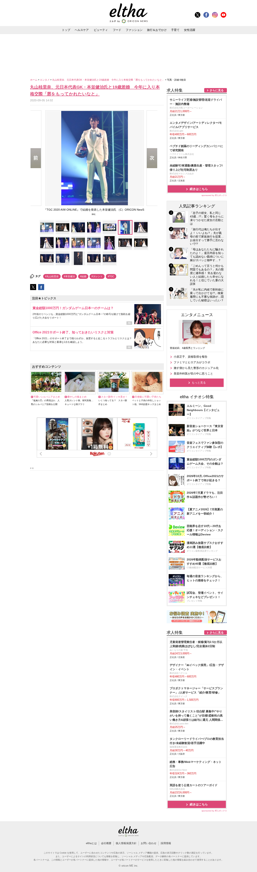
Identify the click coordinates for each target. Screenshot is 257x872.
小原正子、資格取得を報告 (190, 356)
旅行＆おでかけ (157, 29)
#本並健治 (69, 276)
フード (117, 29)
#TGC (111, 276)
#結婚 (83, 276)
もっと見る (199, 382)
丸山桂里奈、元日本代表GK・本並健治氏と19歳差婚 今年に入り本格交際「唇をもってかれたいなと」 (108, 79)
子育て (175, 29)
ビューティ (101, 29)
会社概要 (106, 843)
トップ (66, 29)
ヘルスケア (82, 29)
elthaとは (91, 843)
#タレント (97, 276)
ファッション (134, 29)
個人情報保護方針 (126, 843)
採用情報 (166, 843)
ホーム (34, 79)
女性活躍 (189, 29)
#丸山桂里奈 (52, 276)
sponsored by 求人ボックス (214, 195)
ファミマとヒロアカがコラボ (192, 362)
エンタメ (45, 79)
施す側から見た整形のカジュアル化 (196, 368)
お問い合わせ (148, 843)
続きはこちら (199, 189)
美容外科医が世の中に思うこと (193, 373)
